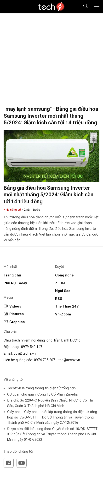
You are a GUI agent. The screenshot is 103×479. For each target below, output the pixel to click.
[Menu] (96, 6)
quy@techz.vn (25, 353)
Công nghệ (64, 275)
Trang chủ (12, 275)
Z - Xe (60, 283)
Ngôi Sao (62, 291)
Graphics (17, 322)
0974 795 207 (44, 360)
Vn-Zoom (63, 314)
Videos (15, 306)
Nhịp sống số (12, 209)
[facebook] (9, 463)
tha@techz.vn (69, 360)
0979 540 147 (31, 347)
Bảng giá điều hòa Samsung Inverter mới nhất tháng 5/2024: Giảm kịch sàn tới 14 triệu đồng (48, 194)
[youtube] (22, 463)
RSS (58, 299)
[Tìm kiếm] (82, 7)
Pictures (16, 314)
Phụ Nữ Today (15, 283)
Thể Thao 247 (67, 306)
